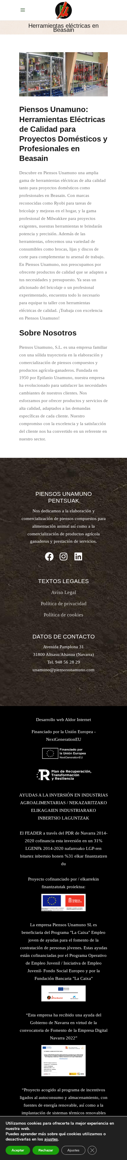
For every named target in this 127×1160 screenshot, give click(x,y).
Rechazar (45, 1150)
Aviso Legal (63, 592)
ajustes (51, 1139)
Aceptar (18, 1150)
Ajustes (73, 1150)
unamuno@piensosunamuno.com (63, 669)
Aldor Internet (78, 719)
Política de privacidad (64, 603)
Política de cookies (63, 615)
